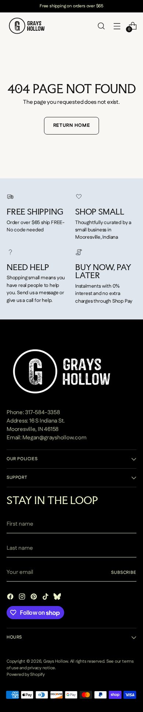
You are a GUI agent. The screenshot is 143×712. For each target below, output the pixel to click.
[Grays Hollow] (27, 25)
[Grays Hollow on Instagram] (22, 598)
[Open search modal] (101, 25)
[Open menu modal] (116, 25)
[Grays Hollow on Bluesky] (58, 598)
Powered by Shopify (26, 674)
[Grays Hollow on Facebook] (11, 598)
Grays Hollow (55, 661)
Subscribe (123, 572)
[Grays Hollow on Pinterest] (34, 598)
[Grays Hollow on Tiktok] (46, 598)
